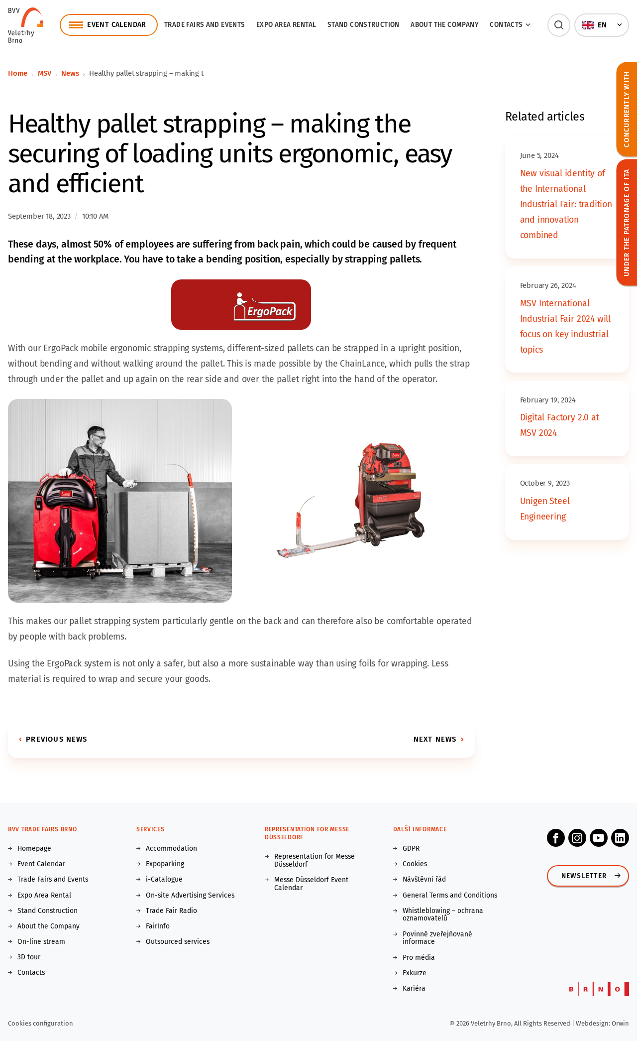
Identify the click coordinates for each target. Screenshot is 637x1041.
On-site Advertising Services (190, 896)
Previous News (56, 739)
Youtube (599, 838)
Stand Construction (47, 911)
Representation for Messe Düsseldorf (314, 861)
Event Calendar (41, 864)
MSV (44, 73)
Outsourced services (178, 942)
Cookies (415, 864)
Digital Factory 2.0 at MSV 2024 (559, 425)
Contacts (31, 973)
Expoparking (165, 864)
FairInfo (158, 926)
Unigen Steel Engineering (545, 509)
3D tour (28, 957)
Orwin (620, 1023)
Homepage (34, 849)
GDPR (411, 849)
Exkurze (414, 973)
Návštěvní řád (424, 880)
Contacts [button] (506, 24)
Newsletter (584, 876)
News (70, 73)
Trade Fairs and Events (204, 24)
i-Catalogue (164, 880)
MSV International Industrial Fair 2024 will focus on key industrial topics (565, 326)
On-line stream (41, 942)
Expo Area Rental (286, 24)
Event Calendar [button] (116, 24)
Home (17, 73)
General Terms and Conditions (450, 896)
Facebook (556, 838)
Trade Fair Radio (171, 911)
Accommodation (171, 849)
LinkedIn (620, 838)
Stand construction (363, 24)
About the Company (445, 24)
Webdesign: (594, 1023)
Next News (435, 739)
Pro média (419, 958)
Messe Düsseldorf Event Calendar (311, 884)
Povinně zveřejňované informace (437, 938)
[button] (559, 25)
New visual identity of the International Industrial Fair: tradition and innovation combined (566, 204)
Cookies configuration (40, 1023)
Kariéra (414, 989)
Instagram (577, 838)
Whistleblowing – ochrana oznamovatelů (443, 915)
